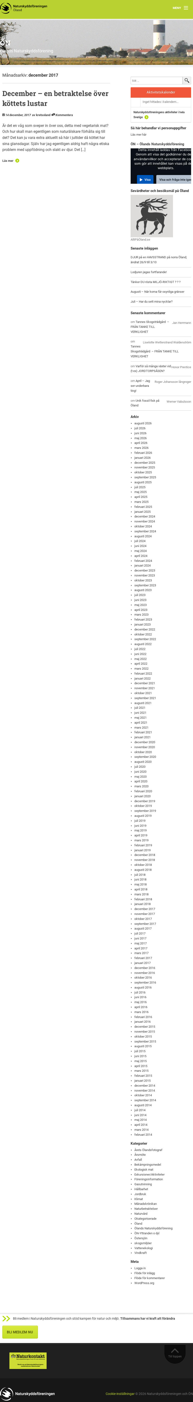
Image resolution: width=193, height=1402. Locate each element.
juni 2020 (140, 771)
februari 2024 (143, 561)
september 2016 (145, 982)
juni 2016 (140, 997)
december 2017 (144, 909)
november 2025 (144, 467)
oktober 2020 (143, 752)
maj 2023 (140, 605)
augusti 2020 (143, 762)
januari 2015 (142, 1080)
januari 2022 (142, 678)
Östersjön (140, 1238)
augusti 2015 (143, 1046)
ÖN (5, 42)
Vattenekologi (143, 1248)
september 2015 (145, 1041)
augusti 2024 (143, 536)
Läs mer (7, 161)
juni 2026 (140, 433)
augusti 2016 (143, 987)
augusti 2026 (143, 423)
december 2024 (144, 516)
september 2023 (145, 585)
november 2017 (144, 914)
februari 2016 (143, 1017)
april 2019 (140, 835)
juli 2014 (139, 1110)
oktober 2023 (143, 580)
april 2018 (140, 889)
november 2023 (144, 575)
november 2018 (144, 860)
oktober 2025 (143, 472)
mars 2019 (141, 840)
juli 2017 (139, 933)
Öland (138, 1223)
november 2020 (144, 747)
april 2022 (140, 663)
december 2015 (144, 1026)
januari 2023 (142, 624)
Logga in (140, 1268)
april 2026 (140, 443)
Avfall (138, 1159)
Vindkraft (140, 1253)
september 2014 (145, 1100)
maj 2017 (140, 943)
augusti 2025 (143, 482)
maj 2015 (140, 1061)
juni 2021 (140, 712)
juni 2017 (140, 938)
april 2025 (140, 497)
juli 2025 (139, 487)
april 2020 (140, 781)
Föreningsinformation (148, 1179)
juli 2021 (139, 707)
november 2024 (144, 521)
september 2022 (145, 639)
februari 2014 (143, 1134)
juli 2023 (139, 595)
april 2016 (140, 1007)
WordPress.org (144, 1283)
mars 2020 (141, 786)
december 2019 (144, 801)
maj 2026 (140, 438)
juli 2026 (139, 428)
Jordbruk (140, 1194)
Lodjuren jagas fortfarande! (149, 272)
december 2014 (144, 1085)
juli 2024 (139, 541)
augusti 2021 (143, 703)
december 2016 (144, 968)
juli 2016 (139, 992)
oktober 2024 (143, 526)
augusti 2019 (143, 816)
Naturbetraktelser (146, 1208)
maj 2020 (140, 776)
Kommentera (64, 115)
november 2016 (144, 973)
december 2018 (144, 855)
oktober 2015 (143, 1036)
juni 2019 (140, 825)
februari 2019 (143, 845)
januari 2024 (142, 565)
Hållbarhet (141, 1189)
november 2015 (144, 1031)
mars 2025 (141, 502)
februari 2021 (143, 732)
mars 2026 (141, 448)
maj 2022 (140, 659)
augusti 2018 (143, 870)
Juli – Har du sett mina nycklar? (152, 301)
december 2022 (144, 629)
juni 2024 (140, 546)
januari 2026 (142, 457)
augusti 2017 (143, 928)
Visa (148, 179)
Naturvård (140, 1213)
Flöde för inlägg (144, 1273)
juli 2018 (139, 874)
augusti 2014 (143, 1105)
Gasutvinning (143, 1184)
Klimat (138, 1199)
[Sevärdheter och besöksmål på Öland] (152, 216)
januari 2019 (142, 850)
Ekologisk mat (143, 1169)
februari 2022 (143, 673)
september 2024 (145, 531)
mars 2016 (141, 1012)
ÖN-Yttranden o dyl (146, 1233)
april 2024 (140, 556)
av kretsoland (41, 115)
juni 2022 (140, 654)
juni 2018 (140, 879)
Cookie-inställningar (120, 1394)
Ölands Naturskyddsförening (153, 1228)
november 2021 (144, 688)
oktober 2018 (143, 865)
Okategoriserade (145, 1218)
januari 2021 (142, 737)
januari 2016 (142, 1021)
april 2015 (140, 1066)
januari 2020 (142, 796)
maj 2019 (140, 830)
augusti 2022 (143, 644)
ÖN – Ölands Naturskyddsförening (157, 144)
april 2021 (140, 722)
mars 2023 (141, 614)
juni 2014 (140, 1115)
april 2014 (140, 1125)
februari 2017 (143, 958)
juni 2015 (140, 1056)
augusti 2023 (143, 590)
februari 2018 (143, 899)
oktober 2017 (143, 919)
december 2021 (144, 683)
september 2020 (145, 757)
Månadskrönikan (145, 1204)
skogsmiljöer (143, 1243)
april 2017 (140, 948)
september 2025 (145, 477)
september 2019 (145, 811)
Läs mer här (138, 134)
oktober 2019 (143, 806)
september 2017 (145, 924)
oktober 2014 (143, 1095)
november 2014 (144, 1090)
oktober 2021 (143, 693)
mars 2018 (141, 894)
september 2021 (145, 698)
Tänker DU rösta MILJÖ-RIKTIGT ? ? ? (156, 282)
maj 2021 (140, 717)
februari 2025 (143, 507)
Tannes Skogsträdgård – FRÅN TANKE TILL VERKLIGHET (150, 327)
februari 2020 (143, 791)
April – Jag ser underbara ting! (140, 385)
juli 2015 (139, 1051)
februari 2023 (143, 619)
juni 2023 (140, 600)
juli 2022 (139, 649)
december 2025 (144, 462)
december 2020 (144, 742)
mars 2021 (141, 727)
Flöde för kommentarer (149, 1278)
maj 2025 (140, 492)
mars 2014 (141, 1129)
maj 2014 (140, 1120)
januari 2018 (142, 904)
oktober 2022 (143, 634)
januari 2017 (142, 963)
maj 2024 (140, 551)
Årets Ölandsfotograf (148, 1150)
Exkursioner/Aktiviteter (149, 1174)
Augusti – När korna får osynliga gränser (157, 291)
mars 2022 (141, 668)
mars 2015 (141, 1070)
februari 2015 (143, 1075)
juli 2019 (139, 820)
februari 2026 (143, 453)
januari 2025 (142, 511)
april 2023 (140, 610)
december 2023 (144, 570)
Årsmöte (140, 1154)
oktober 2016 (143, 977)
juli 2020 (139, 766)
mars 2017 (141, 953)
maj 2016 (140, 1002)
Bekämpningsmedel (147, 1164)
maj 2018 (140, 884)
